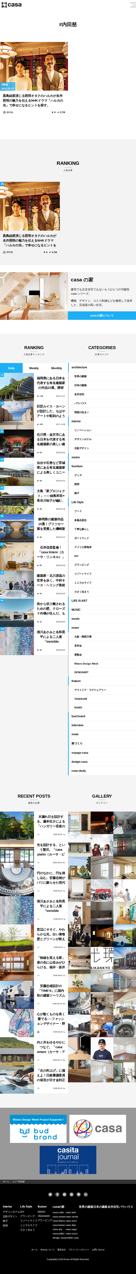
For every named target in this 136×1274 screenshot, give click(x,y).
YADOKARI (80, 698)
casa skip (71, 1225)
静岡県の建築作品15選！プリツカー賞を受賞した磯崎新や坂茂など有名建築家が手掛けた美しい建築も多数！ (51, 524)
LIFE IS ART (79, 600)
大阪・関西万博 (82, 636)
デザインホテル (82, 439)
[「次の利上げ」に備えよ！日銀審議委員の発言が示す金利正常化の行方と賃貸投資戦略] (17, 1079)
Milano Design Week (86, 663)
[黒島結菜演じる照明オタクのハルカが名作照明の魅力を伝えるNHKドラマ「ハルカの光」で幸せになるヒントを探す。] (34, 66)
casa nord (71, 1220)
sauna (76, 457)
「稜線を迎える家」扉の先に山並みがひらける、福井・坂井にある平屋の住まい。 (51, 963)
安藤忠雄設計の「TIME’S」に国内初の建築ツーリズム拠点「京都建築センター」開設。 (51, 991)
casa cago (71, 1229)
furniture (77, 466)
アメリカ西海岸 (82, 547)
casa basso (59, 1225)
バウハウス (80, 403)
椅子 (76, 493)
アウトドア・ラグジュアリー (90, 689)
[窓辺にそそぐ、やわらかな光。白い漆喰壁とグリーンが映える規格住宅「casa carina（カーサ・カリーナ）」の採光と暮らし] (17, 938)
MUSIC (76, 609)
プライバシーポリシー (79, 1249)
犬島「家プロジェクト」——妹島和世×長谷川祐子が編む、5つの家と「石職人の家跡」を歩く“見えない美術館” (51, 496)
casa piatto (58, 1233)
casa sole (71, 1212)
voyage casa (80, 752)
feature (76, 680)
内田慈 (69, 24)
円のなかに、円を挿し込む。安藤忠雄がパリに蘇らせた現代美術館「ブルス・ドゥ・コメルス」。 (51, 878)
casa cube (58, 1212)
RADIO (78, 707)
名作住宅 (79, 394)
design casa (79, 761)
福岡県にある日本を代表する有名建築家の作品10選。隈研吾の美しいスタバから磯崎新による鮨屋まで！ (51, 383)
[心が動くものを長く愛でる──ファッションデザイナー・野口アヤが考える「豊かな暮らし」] (17, 1023)
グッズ (78, 475)
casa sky (57, 1229)
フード (78, 511)
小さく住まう (81, 591)
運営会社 (61, 1249)
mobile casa (72, 1237)
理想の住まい (81, 412)
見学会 (78, 645)
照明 (5, 84)
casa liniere (59, 1220)
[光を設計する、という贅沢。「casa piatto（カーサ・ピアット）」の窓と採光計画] (17, 854)
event (75, 627)
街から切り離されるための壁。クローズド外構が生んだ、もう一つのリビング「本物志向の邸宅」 (51, 609)
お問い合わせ (98, 1249)
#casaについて (48, 1249)
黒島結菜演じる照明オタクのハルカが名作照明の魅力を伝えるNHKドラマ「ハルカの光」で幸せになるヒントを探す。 (33, 100)
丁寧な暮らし (81, 529)
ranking (68, 166)
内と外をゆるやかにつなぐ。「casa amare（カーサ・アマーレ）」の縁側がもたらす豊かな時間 (51, 1047)
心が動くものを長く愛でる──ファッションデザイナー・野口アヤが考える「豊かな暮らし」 (51, 1019)
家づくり (77, 743)
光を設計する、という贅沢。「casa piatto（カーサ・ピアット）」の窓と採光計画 (51, 850)
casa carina (72, 1216)
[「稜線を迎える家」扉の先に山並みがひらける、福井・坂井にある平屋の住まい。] (17, 967)
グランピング (81, 564)
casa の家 (82, 279)
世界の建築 (80, 376)
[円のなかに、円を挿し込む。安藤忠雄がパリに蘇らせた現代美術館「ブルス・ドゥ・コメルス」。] (17, 882)
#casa (67, 1259)
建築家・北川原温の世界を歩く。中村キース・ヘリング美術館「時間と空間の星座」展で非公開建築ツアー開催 (51, 581)
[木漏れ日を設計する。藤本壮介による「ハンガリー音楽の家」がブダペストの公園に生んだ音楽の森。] (17, 826)
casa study (79, 770)
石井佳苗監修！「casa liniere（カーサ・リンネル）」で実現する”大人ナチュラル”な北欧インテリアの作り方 (51, 553)
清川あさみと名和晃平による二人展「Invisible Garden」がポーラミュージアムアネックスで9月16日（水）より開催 (51, 637)
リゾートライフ (82, 573)
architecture (79, 367)
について (102, 315)
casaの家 (58, 1206)
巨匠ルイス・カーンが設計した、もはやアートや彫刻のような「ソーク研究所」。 (51, 412)
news (75, 734)
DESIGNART (81, 672)
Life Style (78, 502)
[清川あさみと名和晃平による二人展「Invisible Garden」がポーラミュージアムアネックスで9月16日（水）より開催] (17, 910)
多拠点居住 (80, 520)
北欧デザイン (81, 448)
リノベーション (82, 430)
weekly (34, 368)
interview (77, 725)
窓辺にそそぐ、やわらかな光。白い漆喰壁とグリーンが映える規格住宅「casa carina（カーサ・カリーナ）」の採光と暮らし (51, 935)
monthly (56, 368)
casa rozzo (72, 1233)
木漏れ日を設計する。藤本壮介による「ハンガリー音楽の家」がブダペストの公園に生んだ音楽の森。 (51, 822)
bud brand (78, 716)
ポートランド (81, 538)
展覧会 (78, 654)
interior (76, 421)
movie (76, 618)
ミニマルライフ (82, 582)
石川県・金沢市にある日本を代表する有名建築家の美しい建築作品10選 (51, 440)
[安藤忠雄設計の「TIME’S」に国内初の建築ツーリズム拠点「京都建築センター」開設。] (17, 995)
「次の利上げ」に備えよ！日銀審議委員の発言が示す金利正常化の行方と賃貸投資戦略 (51, 1076)
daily (11, 368)
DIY (76, 556)
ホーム (34, 1249)
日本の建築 (80, 385)
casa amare (59, 1216)
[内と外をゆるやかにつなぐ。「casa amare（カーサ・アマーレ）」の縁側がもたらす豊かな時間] (17, 1051)
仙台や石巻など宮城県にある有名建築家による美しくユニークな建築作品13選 (51, 468)
